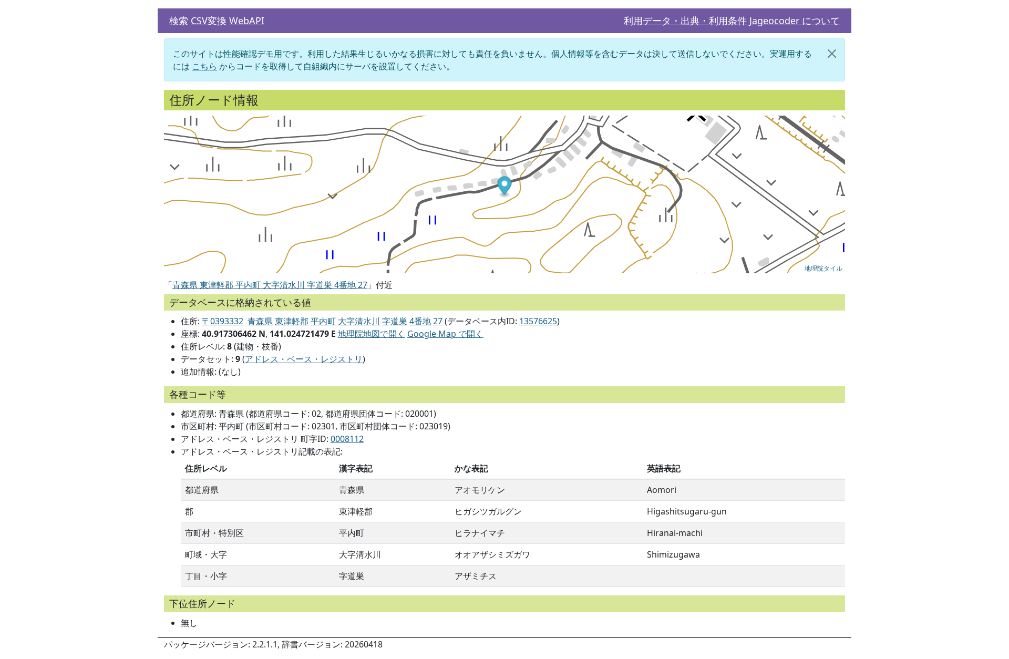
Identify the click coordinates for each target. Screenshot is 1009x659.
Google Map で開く (445, 333)
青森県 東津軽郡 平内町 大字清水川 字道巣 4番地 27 (269, 285)
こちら (204, 66)
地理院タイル (823, 267)
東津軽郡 (291, 321)
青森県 (260, 321)
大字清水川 (359, 321)
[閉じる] (832, 53)
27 (437, 321)
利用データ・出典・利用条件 (685, 20)
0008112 (347, 439)
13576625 (538, 321)
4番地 (420, 321)
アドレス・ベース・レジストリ (304, 359)
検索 (178, 20)
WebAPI (246, 20)
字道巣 (394, 321)
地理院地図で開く (371, 333)
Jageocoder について (794, 20)
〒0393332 (222, 321)
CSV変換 (208, 20)
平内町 (323, 321)
